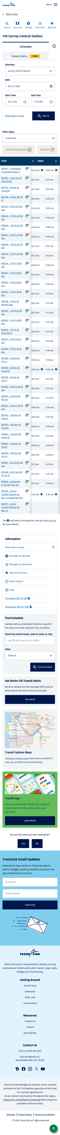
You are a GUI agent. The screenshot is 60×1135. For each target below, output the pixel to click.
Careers (30, 1027)
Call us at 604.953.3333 (30, 1051)
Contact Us (30, 1021)
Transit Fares (30, 985)
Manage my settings (20, 556)
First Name (30, 882)
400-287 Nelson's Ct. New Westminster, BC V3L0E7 (30, 1058)
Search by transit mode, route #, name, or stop (28, 634)
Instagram (30, 1069)
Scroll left (33, 161)
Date (7, 80)
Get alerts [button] (30, 699)
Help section (49, 520)
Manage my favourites (21, 564)
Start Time (10, 95)
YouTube (43, 1069)
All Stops (44, 149)
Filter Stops (8, 132)
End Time (36, 95)
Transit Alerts (30, 1003)
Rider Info (30, 997)
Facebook (24, 1069)
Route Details (16, 581)
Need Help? (54, 46)
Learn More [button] (30, 820)
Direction (10, 64)
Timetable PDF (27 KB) (16, 598)
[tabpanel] (30, 91)
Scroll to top (53, 1128)
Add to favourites (18, 573)
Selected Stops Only (16, 149)
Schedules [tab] (26, 46)
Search (45, 116)
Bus (16, 14)
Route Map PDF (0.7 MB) (17, 607)
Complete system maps (17, 758)
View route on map (14, 116)
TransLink (30, 953)
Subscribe (30, 905)
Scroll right (56, 161)
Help (12, 590)
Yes (23, 843)
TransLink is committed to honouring (21, 1099)
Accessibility (30, 1033)
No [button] (37, 843)
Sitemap (11, 1114)
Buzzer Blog (17, 1069)
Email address (30, 893)
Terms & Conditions (45, 1114)
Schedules (30, 991)
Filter (7, 649)
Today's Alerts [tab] (24, 56)
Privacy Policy (25, 1114)
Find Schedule (45, 667)
